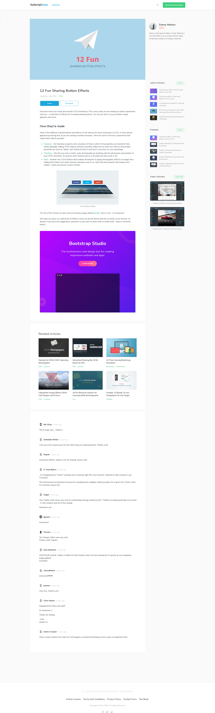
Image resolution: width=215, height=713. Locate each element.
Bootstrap (110, 366)
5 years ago (57, 425)
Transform (48, 153)
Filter (46, 159)
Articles (56, 5)
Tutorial (39, 4)
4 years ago (62, 632)
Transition (48, 144)
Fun (74, 399)
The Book (143, 699)
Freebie (47, 399)
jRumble (96, 213)
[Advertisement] (168, 59)
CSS (60, 96)
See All (180, 83)
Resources (121, 366)
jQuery (47, 366)
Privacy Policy (114, 699)
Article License (73, 699)
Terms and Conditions (94, 699)
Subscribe (179, 177)
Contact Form (130, 699)
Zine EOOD (104, 705)
